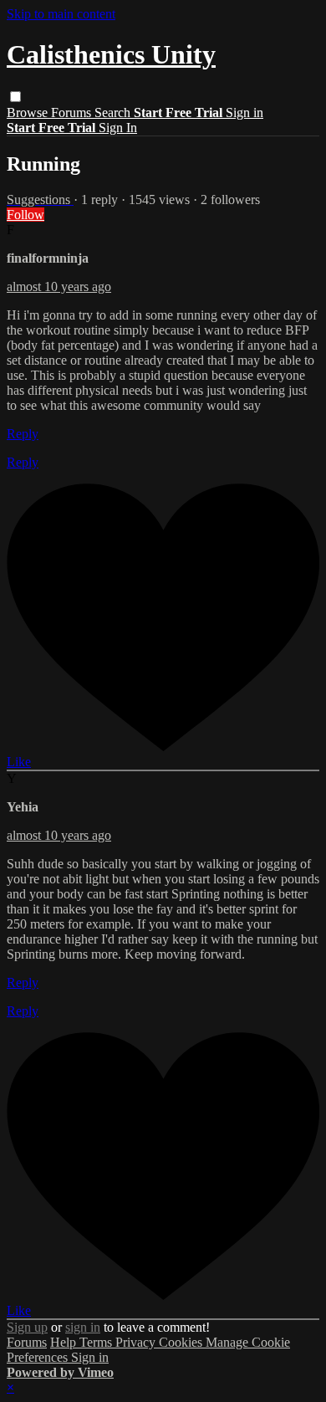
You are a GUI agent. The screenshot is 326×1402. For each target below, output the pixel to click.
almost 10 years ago (59, 286)
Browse (29, 112)
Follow (25, 214)
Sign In (118, 127)
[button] (15, 96)
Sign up (27, 1327)
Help (64, 1342)
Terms (97, 1342)
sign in (82, 1327)
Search (114, 112)
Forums (72, 112)
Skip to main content (61, 14)
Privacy (137, 1342)
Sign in (244, 112)
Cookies (182, 1342)
